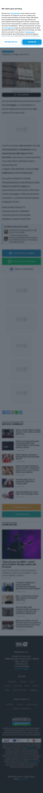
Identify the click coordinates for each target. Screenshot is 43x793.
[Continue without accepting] (40, 3)
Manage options (11, 42)
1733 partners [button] (15, 13)
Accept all (32, 42)
